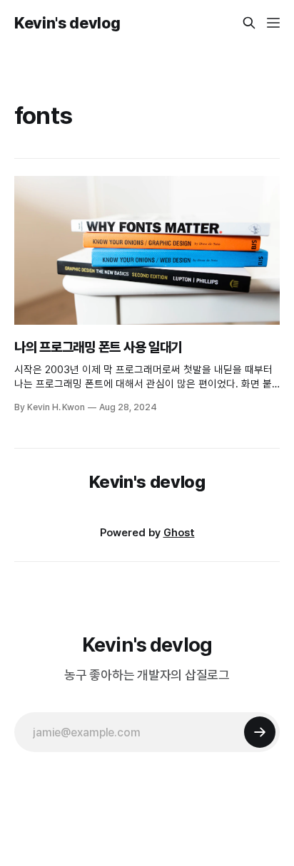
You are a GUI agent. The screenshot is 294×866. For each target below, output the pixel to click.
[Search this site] (249, 22)
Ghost (179, 532)
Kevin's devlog (67, 23)
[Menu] (273, 22)
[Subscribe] (259, 732)
